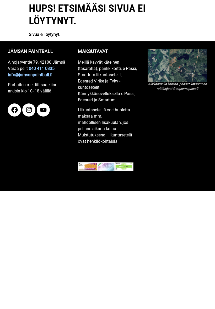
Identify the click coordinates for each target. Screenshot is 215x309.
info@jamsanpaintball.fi (30, 74)
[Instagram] (28, 110)
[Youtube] (43, 110)
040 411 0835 (42, 68)
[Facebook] (14, 110)
